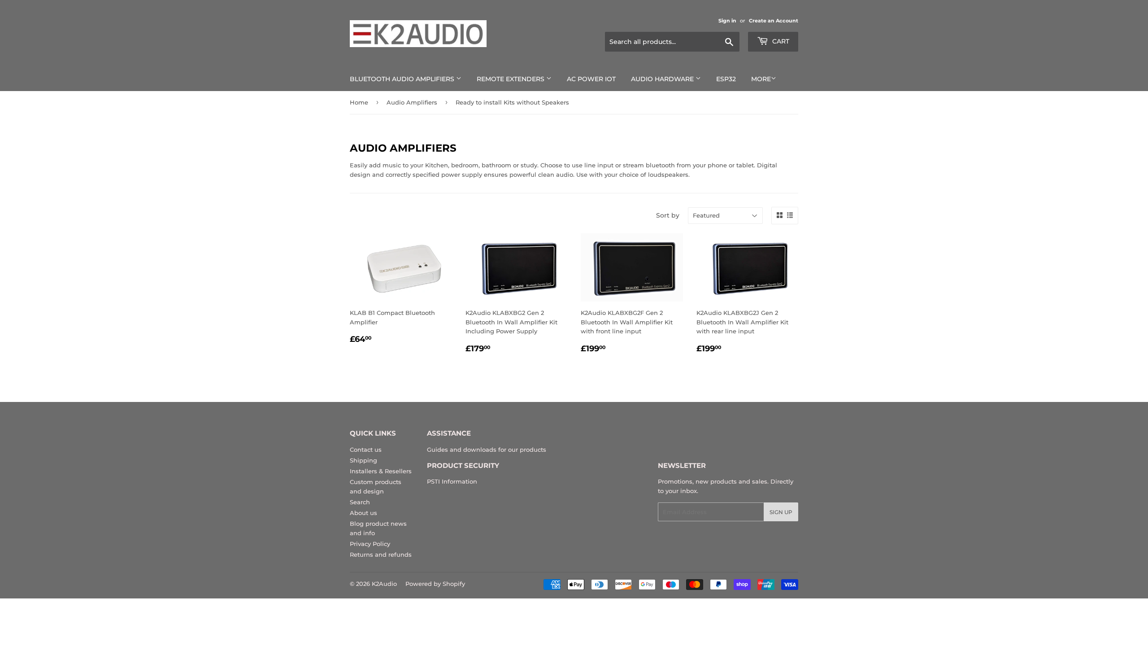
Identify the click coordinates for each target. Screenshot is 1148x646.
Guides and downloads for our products (486, 449)
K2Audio (384, 583)
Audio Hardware (663, 79)
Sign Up (781, 512)
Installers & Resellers (381, 471)
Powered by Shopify (435, 583)
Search (360, 502)
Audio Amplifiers (412, 102)
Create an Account (773, 20)
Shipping (363, 460)
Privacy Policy (370, 543)
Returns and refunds (381, 554)
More (761, 79)
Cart (779, 41)
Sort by (667, 215)
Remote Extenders (511, 79)
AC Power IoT (591, 79)
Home (359, 102)
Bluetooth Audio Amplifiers (403, 79)
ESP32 (726, 79)
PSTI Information (452, 481)
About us (363, 512)
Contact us (366, 449)
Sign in (727, 20)
